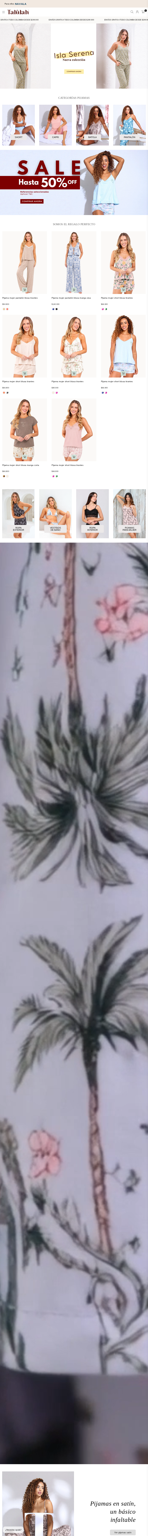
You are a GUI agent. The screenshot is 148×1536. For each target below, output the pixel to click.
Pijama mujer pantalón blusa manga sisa (71, 298)
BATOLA (92, 137)
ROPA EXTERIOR (18, 529)
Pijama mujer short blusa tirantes (117, 298)
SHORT (18, 137)
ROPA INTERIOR (92, 529)
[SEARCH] (132, 12)
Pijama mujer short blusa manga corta (20, 465)
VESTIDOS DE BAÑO (55, 529)
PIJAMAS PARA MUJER (129, 529)
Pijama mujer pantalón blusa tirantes (20, 298)
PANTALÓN (129, 137)
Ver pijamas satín (122, 1532)
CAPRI (55, 137)
